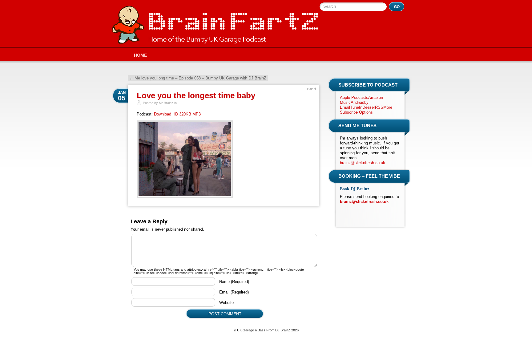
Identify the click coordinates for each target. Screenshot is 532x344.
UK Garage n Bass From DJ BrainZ (215, 25)
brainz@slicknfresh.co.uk (362, 162)
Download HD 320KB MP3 (177, 114)
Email (234, 292)
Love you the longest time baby (196, 95)
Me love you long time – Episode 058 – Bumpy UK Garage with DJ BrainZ (197, 78)
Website (226, 302)
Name (234, 281)
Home (140, 55)
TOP (310, 89)
